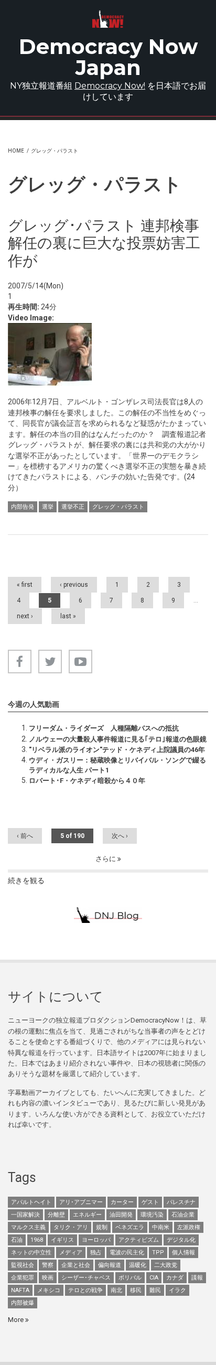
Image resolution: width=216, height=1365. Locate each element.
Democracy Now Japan (108, 57)
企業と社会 (75, 1265)
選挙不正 (72, 506)
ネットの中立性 (31, 1252)
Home (16, 151)
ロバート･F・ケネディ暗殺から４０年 (87, 780)
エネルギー (87, 1214)
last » (68, 616)
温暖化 (137, 1265)
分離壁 (56, 1214)
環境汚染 (152, 1214)
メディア (70, 1252)
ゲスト (150, 1202)
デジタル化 (181, 1240)
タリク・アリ (70, 1227)
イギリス (62, 1240)
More (16, 1320)
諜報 (197, 1277)
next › (25, 616)
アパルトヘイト (31, 1202)
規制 (101, 1227)
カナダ (174, 1277)
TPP (158, 1252)
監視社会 (22, 1265)
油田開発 (121, 1214)
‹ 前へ (25, 836)
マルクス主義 (28, 1227)
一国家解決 (25, 1214)
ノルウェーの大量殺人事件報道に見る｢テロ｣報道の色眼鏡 (118, 739)
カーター (122, 1202)
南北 (116, 1290)
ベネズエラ (129, 1227)
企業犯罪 (22, 1277)
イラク (177, 1290)
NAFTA (20, 1290)
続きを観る (26, 880)
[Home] (108, 19)
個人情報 (183, 1252)
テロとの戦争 (85, 1290)
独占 (96, 1252)
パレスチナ (181, 1202)
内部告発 (22, 506)
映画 (47, 1277)
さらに (106, 859)
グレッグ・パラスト (118, 506)
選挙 (47, 506)
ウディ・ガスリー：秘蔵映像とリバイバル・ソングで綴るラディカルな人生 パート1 (117, 764)
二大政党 (165, 1265)
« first (25, 584)
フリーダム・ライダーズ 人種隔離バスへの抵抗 (104, 728)
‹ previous (74, 584)
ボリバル (130, 1277)
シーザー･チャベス (86, 1277)
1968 (36, 1240)
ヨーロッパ (96, 1240)
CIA (153, 1277)
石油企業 (183, 1214)
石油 (17, 1240)
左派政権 (188, 1227)
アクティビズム (138, 1240)
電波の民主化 (127, 1252)
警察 (47, 1265)
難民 (155, 1290)
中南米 (160, 1227)
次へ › (120, 836)
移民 (136, 1290)
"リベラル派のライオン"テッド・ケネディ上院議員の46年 (117, 750)
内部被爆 (22, 1302)
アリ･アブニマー (81, 1202)
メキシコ (48, 1290)
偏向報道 (109, 1265)
